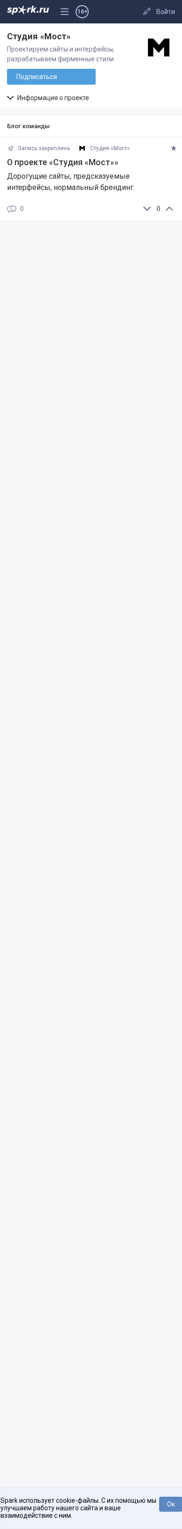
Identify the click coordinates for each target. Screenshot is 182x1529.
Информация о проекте (52, 98)
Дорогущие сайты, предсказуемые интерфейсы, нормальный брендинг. (71, 182)
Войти (165, 11)
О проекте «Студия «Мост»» (63, 162)
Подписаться (36, 76)
